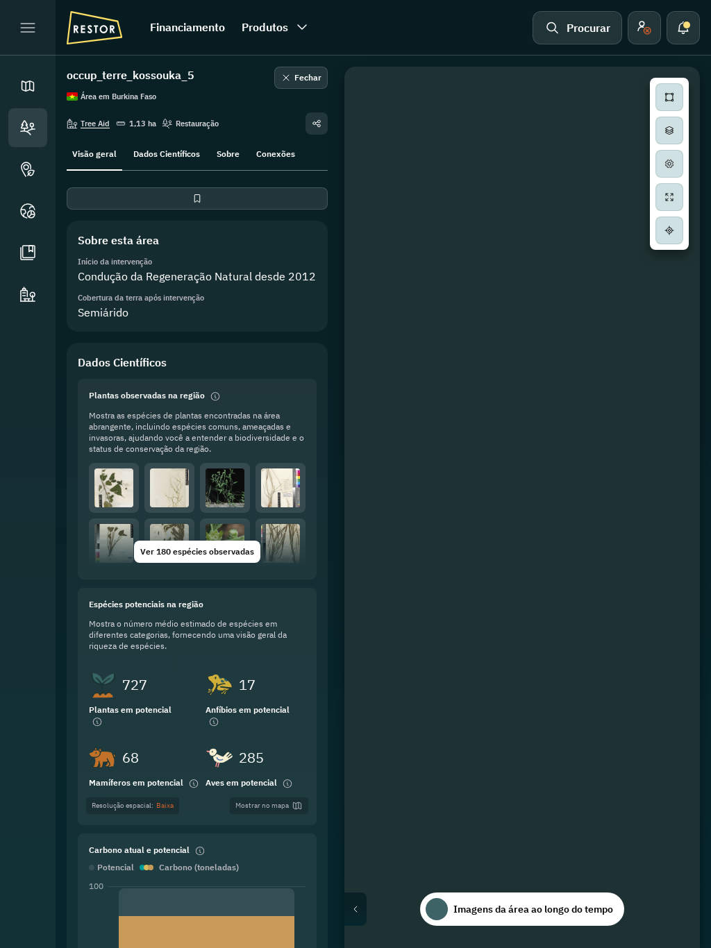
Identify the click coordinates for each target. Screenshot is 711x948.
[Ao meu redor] (669, 230)
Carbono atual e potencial (139, 850)
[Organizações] (27, 294)
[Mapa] (27, 86)
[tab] (94, 153)
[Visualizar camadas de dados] (669, 130)
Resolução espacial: (133, 805)
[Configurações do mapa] (669, 164)
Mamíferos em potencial (136, 782)
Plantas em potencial (130, 709)
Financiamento (187, 27)
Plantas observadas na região (147, 395)
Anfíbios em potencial (248, 709)
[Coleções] (27, 252)
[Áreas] (27, 127)
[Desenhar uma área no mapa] (669, 97)
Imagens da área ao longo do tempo (533, 909)
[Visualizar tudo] (669, 197)
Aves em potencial (241, 782)
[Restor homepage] (94, 27)
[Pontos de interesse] (27, 169)
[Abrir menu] (28, 28)
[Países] (27, 211)
